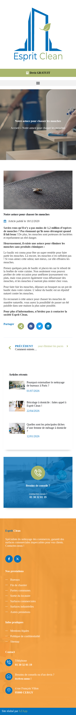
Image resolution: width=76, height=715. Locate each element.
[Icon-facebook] (9, 559)
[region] (38, 681)
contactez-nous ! (38, 493)
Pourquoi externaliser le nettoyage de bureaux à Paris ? (46, 384)
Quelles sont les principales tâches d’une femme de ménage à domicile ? (46, 427)
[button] (38, 83)
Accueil (15, 127)
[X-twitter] (17, 559)
